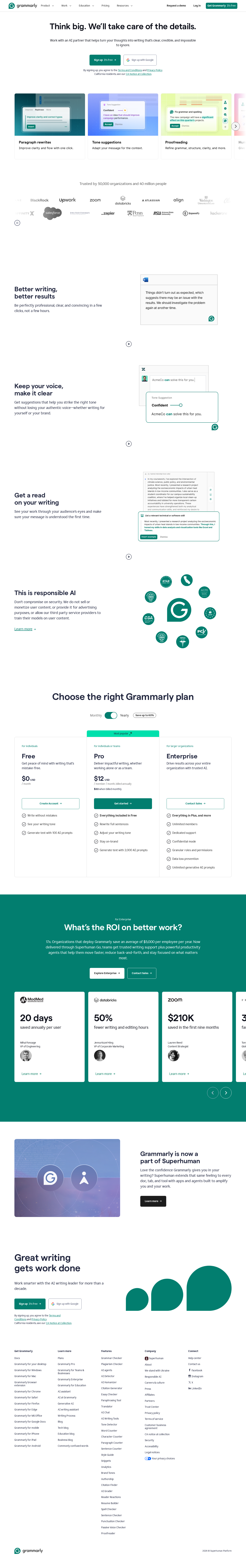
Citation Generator (111, 1388)
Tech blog (63, 1427)
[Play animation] (129, 344)
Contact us (194, 1364)
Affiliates (150, 1394)
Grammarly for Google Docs (30, 1421)
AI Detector (108, 1376)
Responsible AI (153, 1376)
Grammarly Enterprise (70, 1379)
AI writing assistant (68, 1409)
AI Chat (105, 1412)
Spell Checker (109, 1509)
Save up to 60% (144, 715)
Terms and (124, 70)
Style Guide (107, 1454)
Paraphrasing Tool (111, 1400)
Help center (194, 1358)
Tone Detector (109, 1424)
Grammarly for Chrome (27, 1391)
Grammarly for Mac (25, 1376)
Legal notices (152, 1452)
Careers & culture (155, 1382)
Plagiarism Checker (112, 1364)
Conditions (136, 70)
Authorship (107, 1479)
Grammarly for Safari (26, 1397)
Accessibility (151, 1446)
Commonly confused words (73, 1445)
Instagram (197, 1376)
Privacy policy (152, 1413)
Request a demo (176, 5)
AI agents (106, 1370)
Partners (150, 1401)
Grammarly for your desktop (30, 1364)
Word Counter (109, 1430)
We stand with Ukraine (157, 1370)
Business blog (65, 1439)
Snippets (106, 1460)
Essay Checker (109, 1394)
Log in (197, 5)
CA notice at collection (157, 1434)
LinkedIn (197, 1388)
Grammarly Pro (66, 1364)
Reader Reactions (111, 1497)
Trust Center (152, 1406)
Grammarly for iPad (25, 1439)
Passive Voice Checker (113, 1527)
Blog (60, 1421)
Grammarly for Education (72, 1385)
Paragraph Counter (112, 1442)
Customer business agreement (155, 1427)
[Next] (235, 126)
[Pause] (17, 223)
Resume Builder (110, 1503)
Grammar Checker (111, 1358)
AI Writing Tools (110, 1418)
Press (148, 1388)
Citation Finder (109, 1485)
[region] (123, 126)
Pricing (105, 5)
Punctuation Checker (113, 1521)
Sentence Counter (111, 1448)
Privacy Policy (154, 70)
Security (149, 1440)
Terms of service (154, 1419)
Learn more (23, 629)
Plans (61, 1358)
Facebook (197, 1370)
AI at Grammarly (67, 1397)
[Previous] (213, 1093)
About (148, 1364)
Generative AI (66, 1403)
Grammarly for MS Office (28, 1415)
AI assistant (64, 1391)
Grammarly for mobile (26, 1427)
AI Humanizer (109, 1382)
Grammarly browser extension (25, 1384)
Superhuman (156, 1358)
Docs (17, 1358)
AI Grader (107, 1491)
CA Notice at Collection (138, 74)
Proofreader (108, 1533)
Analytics (106, 1467)
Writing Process (66, 1415)
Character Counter (111, 1436)
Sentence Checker (111, 1515)
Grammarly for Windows (27, 1370)
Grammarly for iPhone (26, 1433)
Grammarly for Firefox (26, 1403)
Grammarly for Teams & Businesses (71, 1372)
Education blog (66, 1433)
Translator (107, 1406)
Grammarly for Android (27, 1445)
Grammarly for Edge (25, 1409)
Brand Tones (108, 1473)
